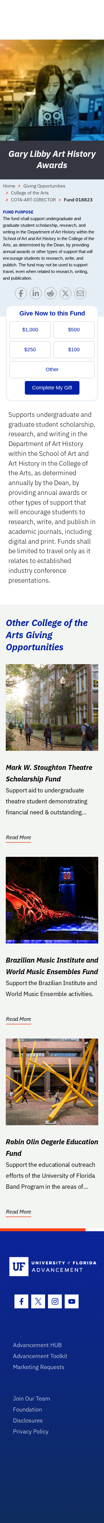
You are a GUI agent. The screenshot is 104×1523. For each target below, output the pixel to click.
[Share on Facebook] (22, 294)
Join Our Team (31, 1398)
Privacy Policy (31, 1431)
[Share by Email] (81, 294)
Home (9, 186)
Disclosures (28, 1420)
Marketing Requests (38, 1367)
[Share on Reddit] (51, 294)
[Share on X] (67, 294)
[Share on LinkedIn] (37, 294)
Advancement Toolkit (40, 1356)
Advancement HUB (37, 1345)
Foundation (27, 1409)
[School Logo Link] (48, 1266)
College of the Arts (30, 193)
